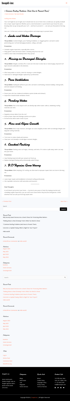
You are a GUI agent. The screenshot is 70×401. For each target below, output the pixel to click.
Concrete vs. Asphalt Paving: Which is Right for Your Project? (20, 228)
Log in (4, 355)
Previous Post (6, 201)
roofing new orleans (10, 18)
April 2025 (6, 254)
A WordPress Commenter (10, 241)
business (5, 265)
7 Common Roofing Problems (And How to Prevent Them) (19, 224)
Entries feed (6, 358)
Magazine (22, 384)
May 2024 (5, 257)
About (39, 378)
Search (5, 206)
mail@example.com (60, 384)
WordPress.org (7, 364)
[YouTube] (63, 387)
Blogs (21, 378)
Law (21, 382)
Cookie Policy (41, 380)
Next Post (64, 201)
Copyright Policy (41, 382)
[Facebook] (55, 387)
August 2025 (6, 249)
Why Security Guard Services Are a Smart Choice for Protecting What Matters (25, 217)
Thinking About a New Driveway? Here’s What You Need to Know (21, 221)
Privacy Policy (41, 384)
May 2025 (5, 251)
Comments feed (7, 361)
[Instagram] (60, 387)
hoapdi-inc (8, 3)
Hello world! (6, 231)
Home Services (9, 14)
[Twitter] (58, 387)
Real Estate (23, 380)
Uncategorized (7, 270)
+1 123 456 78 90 (59, 382)
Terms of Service (42, 386)
